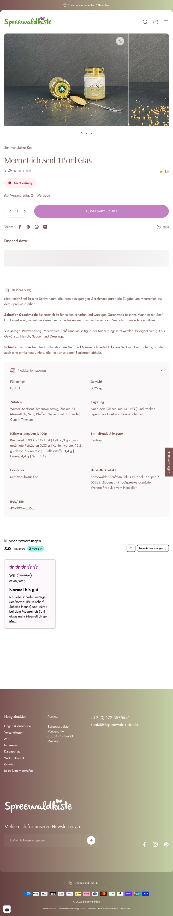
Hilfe (166, 227)
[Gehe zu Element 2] (86, 133)
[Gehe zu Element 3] (91, 133)
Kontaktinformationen (108, 908)
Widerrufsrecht (14, 758)
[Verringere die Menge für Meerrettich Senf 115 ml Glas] (9, 211)
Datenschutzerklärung (69, 908)
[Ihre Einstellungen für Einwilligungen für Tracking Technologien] (7, 909)
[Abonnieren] (91, 840)
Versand (92, 908)
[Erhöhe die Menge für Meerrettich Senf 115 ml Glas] (26, 211)
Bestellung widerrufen (18, 771)
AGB (7, 739)
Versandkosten (13, 732)
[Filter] (131, 548)
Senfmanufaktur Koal (18, 147)
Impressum (11, 745)
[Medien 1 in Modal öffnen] (120, 41)
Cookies (9, 764)
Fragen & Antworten (17, 726)
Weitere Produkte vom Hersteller (114, 487)
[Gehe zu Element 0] (81, 133)
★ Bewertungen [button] (169, 462)
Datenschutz (12, 751)
